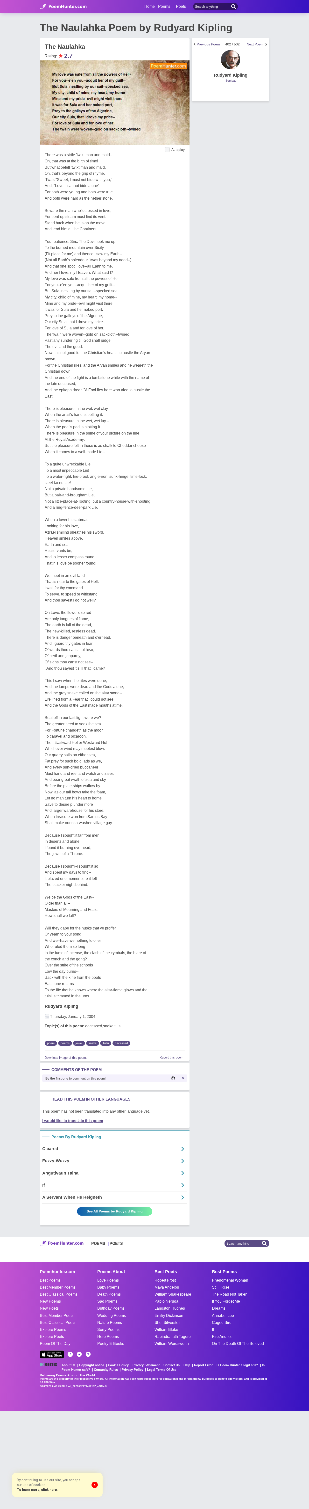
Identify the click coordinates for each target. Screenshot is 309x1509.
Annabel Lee (223, 1315)
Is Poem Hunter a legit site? (237, 1365)
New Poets (49, 1308)
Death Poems (109, 1294)
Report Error (203, 1365)
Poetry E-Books (110, 1344)
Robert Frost (165, 1280)
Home (149, 6)
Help (186, 1365)
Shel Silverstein (168, 1322)
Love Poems (108, 1280)
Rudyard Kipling (61, 1006)
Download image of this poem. (66, 1057)
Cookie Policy (118, 1365)
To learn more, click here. (37, 1490)
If (213, 1330)
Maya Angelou (166, 1287)
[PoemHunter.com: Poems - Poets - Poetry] (63, 6)
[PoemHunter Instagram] (88, 1354)
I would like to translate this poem (72, 1121)
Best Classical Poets (57, 1322)
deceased (121, 1043)
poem (51, 1043)
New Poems (50, 1301)
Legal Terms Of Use (161, 1369)
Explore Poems (53, 1330)
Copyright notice (91, 1365)
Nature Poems (109, 1322)
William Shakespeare (172, 1294)
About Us (68, 1365)
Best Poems (50, 1280)
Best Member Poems (58, 1287)
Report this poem (171, 1057)
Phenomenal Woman (230, 1280)
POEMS (98, 1243)
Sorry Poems (108, 1330)
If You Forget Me (226, 1301)
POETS (116, 1243)
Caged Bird (222, 1322)
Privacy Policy (132, 1369)
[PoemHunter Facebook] (70, 1354)
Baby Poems (108, 1287)
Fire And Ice (222, 1337)
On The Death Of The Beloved (238, 1344)
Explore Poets (52, 1337)
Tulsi (106, 1043)
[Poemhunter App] (52, 1354)
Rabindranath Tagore (172, 1337)
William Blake (166, 1330)
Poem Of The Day (55, 1344)
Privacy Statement (146, 1365)
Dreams (218, 1308)
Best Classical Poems (58, 1294)
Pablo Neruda (166, 1301)
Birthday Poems (111, 1308)
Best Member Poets (56, 1315)
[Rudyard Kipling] (230, 59)
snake (93, 1043)
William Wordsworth (171, 1344)
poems (65, 1043)
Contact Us (171, 1365)
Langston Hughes (169, 1308)
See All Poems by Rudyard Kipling (115, 1211)
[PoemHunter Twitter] (79, 1354)
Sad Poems (107, 1301)
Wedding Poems (111, 1315)
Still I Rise (220, 1287)
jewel (79, 1043)
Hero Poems (108, 1337)
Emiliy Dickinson (168, 1315)
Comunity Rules (106, 1369)
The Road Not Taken (229, 1294)
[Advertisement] (72, 1459)
